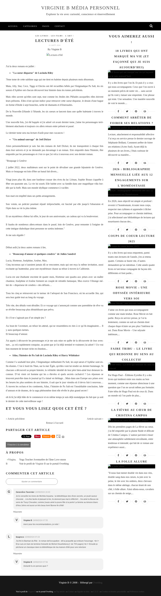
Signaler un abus (83, 592)
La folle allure (131, 461)
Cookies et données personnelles (114, 592)
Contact (60, 26)
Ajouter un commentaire (32, 482)
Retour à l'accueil (54, 422)
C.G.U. (96, 592)
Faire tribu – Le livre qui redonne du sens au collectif (131, 354)
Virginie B (40, 463)
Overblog (97, 582)
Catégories (30, 26)
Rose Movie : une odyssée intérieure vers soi (131, 293)
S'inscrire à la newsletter (18, 444)
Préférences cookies (137, 592)
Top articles (60, 592)
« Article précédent (15, 418)
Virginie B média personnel (80, 7)
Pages (45, 26)
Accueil (13, 26)
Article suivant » (95, 418)
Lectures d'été (54, 40)
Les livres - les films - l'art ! (54, 36)
